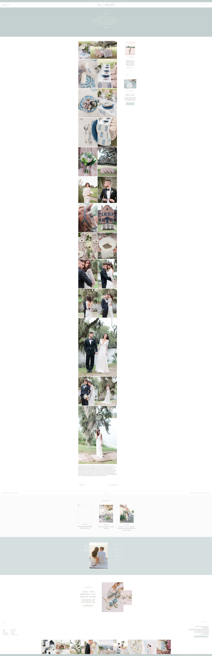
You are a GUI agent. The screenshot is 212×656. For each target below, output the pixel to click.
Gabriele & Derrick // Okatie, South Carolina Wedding (200, 493)
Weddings (106, 13)
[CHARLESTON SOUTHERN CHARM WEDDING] (85, 514)
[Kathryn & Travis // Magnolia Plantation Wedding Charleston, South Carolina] (127, 514)
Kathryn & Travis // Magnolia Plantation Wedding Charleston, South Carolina (127, 528)
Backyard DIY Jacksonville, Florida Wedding (10, 492)
